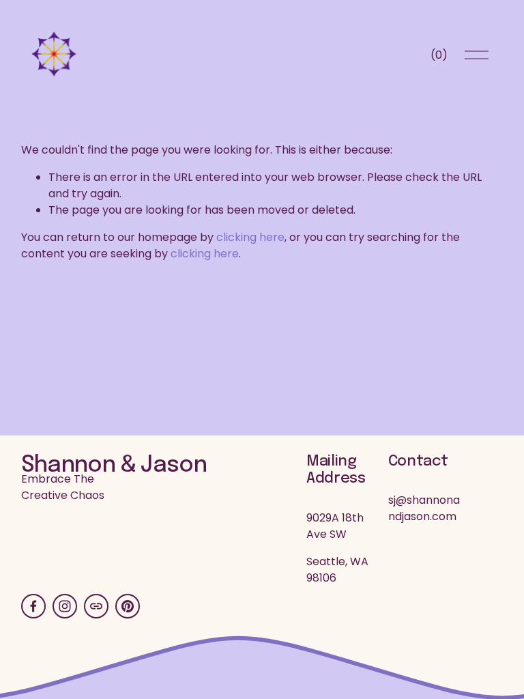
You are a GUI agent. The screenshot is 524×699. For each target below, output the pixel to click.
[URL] (96, 606)
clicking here (250, 237)
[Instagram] (65, 606)
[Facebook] (33, 606)
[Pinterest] (127, 606)
